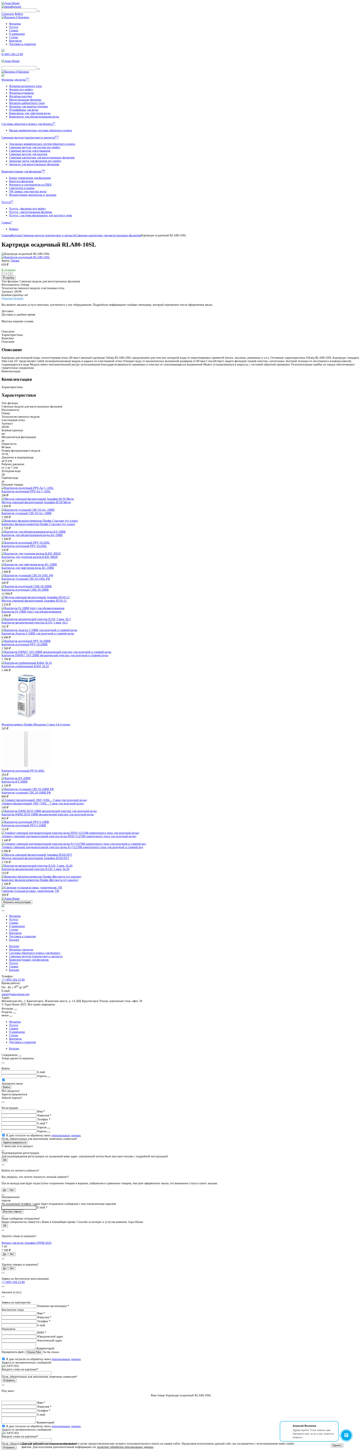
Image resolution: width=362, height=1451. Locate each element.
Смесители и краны (22, 188)
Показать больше (12, 298)
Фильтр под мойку (21, 89)
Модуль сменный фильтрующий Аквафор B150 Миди (36, 502)
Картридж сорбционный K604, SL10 (25, 666)
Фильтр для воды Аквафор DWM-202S (26, 1242)
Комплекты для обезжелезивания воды (34, 116)
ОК (4, 1160)
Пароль (42, 1076)
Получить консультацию (17, 902)
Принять (337, 1445)
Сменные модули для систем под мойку (34, 147)
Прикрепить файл (13, 1352)
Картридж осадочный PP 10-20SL (23, 770)
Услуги (13, 27)
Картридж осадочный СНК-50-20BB (25, 589)
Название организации (53, 1306)
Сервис (13, 30)
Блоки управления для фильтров (30, 177)
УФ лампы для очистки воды (27, 191)
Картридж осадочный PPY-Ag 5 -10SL (26, 491)
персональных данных (66, 1135)
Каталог (16, 6)
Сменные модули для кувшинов (29, 150)
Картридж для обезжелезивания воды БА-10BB (32, 535)
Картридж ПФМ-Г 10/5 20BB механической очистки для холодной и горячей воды (55, 655)
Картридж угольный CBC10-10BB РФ (26, 792)
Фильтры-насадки (20, 96)
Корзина (22, 17)
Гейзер (15, 260)
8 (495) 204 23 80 (12, 54)
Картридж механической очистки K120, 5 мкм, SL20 (35, 869)
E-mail (41, 1072)
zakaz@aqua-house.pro (15, 994)
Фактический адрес (49, 1340)
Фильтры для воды (16, 79)
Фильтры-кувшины (21, 92)
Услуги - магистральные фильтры (30, 212)
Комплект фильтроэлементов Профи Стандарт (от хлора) (38, 524)
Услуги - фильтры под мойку (27, 208)
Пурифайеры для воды (23, 109)
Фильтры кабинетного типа (27, 103)
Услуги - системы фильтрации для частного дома (40, 215)
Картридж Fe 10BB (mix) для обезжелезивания (31, 611)
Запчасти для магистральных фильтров (34, 164)
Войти (19, 13)
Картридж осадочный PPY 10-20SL (24, 546)
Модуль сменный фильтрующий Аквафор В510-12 (34, 600)
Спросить (8, 13)
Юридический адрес (50, 1336)
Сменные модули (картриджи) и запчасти (30, 137)
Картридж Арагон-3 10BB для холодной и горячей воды (38, 633)
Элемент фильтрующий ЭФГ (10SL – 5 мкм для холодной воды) (43, 803)
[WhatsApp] (3, 75)
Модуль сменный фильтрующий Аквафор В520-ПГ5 (35, 858)
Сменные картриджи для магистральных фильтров (41, 157)
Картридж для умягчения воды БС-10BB (28, 567)
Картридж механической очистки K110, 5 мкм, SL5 (35, 622)
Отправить (9, 1380)
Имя (41, 1111)
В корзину (8, 277)
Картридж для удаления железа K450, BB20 (30, 556)
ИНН (41, 1332)
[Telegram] (3, 50)
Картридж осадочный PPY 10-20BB (25, 644)
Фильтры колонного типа (25, 86)
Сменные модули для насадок (28, 154)
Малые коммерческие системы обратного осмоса (40, 130)
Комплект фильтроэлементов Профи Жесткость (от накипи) (40, 880)
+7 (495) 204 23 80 (13, 979)
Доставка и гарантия (22, 44)
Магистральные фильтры (25, 99)
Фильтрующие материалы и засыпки (32, 194)
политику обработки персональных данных (125, 1447)
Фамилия (44, 1115)
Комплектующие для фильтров (23, 171)
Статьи (13, 37)
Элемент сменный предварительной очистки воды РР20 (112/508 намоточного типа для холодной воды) (69, 836)
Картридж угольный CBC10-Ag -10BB (26, 513)
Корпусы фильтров (21, 181)
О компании (17, 33)
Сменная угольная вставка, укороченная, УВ (30, 891)
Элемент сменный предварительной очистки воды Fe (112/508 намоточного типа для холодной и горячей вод (72, 847)
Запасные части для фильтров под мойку (35, 160)
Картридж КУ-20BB (15, 781)
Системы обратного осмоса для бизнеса (28, 124)
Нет (12, 1190)
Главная (7, 235)
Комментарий (45, 1348)
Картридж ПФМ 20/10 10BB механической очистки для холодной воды (48, 814)
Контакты (15, 40)
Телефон (43, 1119)
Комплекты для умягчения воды (30, 113)
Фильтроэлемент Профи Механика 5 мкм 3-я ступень (36, 724)
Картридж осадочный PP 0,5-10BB (24, 825)
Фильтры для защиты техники (28, 106)
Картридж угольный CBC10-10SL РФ (26, 578)
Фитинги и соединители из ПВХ (30, 184)
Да (4, 1190)
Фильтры (15, 23)
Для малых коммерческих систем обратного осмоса (42, 144)
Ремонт (13, 229)
